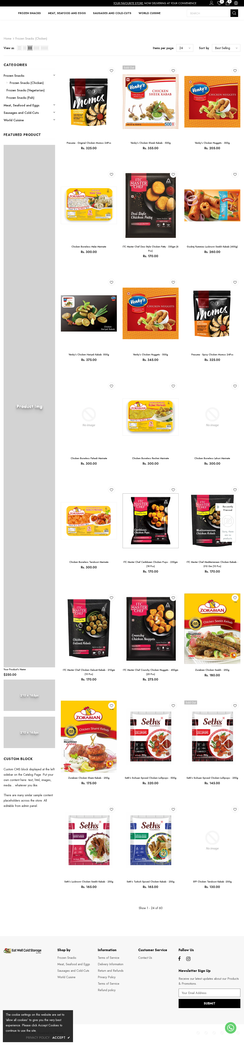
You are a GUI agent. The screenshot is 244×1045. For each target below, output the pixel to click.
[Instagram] (188, 959)
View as (9, 48)
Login (211, 4)
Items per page (163, 48)
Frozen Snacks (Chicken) (31, 38)
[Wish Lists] (111, 71)
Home (7, 38)
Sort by (204, 48)
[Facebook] (179, 959)
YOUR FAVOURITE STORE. (128, 3)
